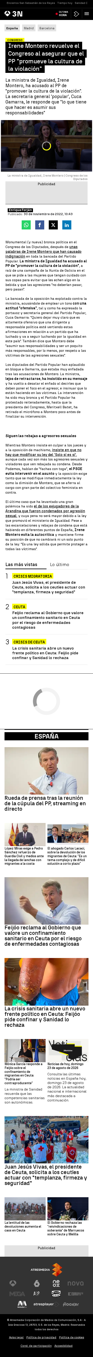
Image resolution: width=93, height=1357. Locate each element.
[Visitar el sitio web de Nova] (76, 1283)
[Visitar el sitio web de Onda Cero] (56, 1294)
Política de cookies (71, 1337)
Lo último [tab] (59, 564)
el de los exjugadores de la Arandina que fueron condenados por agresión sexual (45, 511)
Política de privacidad (41, 1337)
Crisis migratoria (33, 576)
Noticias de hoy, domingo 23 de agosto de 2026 (65, 1066)
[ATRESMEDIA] (46, 1269)
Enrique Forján (20, 210)
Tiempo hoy (64, 3)
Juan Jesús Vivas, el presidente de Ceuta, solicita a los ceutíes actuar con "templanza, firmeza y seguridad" (48, 587)
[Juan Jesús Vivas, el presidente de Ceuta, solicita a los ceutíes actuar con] (46, 1139)
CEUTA (19, 607)
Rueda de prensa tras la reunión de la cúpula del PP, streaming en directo (45, 803)
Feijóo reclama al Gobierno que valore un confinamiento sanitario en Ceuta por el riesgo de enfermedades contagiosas (48, 619)
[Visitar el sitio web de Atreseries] (37, 1294)
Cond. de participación (36, 1345)
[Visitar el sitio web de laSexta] (37, 1283)
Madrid (29, 28)
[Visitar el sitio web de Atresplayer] (46, 1304)
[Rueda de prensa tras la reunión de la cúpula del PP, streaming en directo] (46, 771)
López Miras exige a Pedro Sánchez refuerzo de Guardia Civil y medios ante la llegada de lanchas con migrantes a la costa (24, 856)
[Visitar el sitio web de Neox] (56, 1283)
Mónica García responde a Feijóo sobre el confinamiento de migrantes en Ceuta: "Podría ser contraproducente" (23, 1073)
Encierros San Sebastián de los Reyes (31, 3)
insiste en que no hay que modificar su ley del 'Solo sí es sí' (43, 452)
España (47, 736)
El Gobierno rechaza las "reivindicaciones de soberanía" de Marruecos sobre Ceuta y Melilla (65, 1228)
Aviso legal (16, 1337)
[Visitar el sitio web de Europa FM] (76, 1294)
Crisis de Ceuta (29, 642)
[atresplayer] (76, 14)
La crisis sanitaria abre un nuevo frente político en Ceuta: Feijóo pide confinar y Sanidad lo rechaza (45, 653)
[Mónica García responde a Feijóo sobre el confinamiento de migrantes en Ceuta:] (25, 1050)
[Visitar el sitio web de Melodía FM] (22, 1304)
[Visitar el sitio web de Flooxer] (71, 1304)
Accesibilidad (63, 1345)
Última (63, 13)
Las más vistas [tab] (21, 564)
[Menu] (87, 13)
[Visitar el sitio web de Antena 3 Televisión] (17, 1283)
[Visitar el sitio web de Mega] (17, 1294)
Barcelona (47, 28)
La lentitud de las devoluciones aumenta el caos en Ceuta (23, 1226)
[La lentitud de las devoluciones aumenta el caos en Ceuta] (25, 1208)
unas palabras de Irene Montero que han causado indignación (43, 252)
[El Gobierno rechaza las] (67, 1208)
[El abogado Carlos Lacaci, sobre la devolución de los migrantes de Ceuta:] (67, 834)
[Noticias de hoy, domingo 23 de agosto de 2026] (67, 1050)
